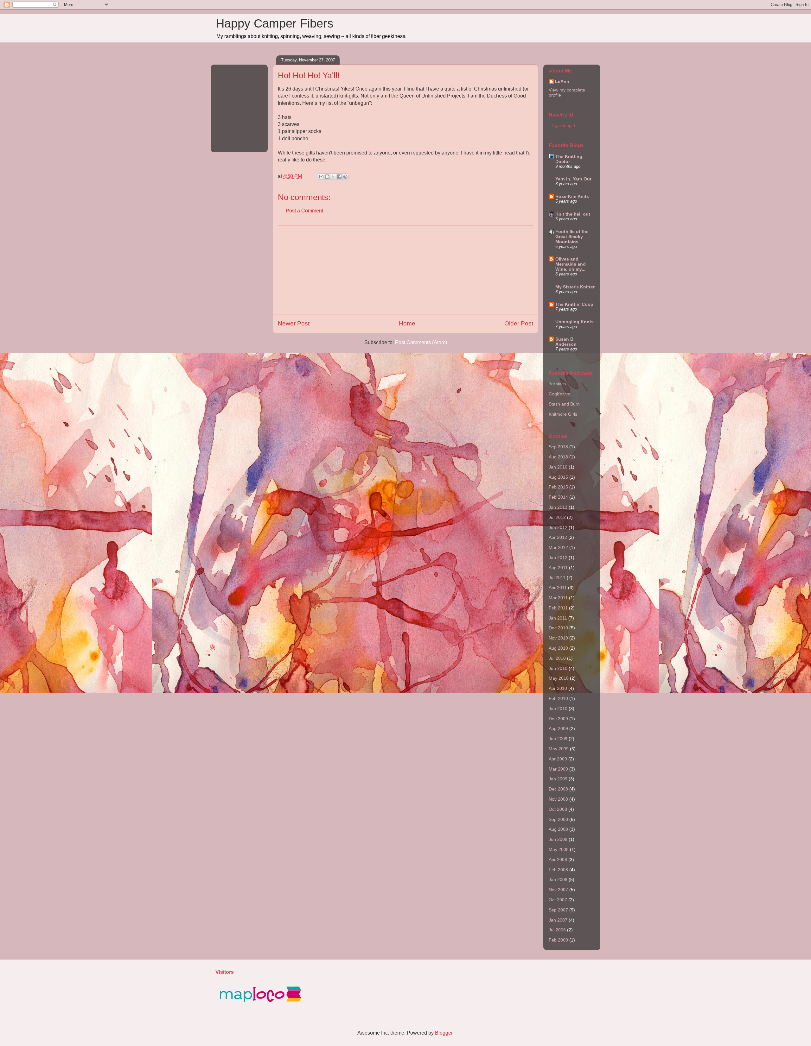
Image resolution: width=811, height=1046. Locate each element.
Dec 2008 (558, 788)
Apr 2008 (558, 859)
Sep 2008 (558, 819)
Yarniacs (557, 383)
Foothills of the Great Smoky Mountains (572, 236)
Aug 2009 (558, 728)
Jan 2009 (558, 778)
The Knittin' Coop (574, 304)
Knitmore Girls (563, 414)
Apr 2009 (558, 758)
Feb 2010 (558, 698)
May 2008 (559, 849)
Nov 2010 (558, 637)
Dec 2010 (558, 627)
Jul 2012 (557, 517)
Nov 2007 (558, 889)
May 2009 (559, 748)
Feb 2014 (558, 497)
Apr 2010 (558, 688)
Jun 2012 (558, 527)
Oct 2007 (558, 899)
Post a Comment (304, 210)
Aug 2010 (558, 648)
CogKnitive (559, 393)
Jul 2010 (557, 658)
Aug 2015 (558, 477)
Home (407, 323)
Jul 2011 (557, 577)
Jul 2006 (557, 929)
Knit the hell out (572, 214)
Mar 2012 (558, 547)
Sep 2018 (558, 446)
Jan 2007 (558, 920)
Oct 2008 (558, 809)
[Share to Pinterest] (345, 176)
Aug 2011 (558, 567)
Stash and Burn (564, 403)
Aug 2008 (558, 829)
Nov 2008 (558, 799)
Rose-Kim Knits (572, 196)
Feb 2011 (558, 607)
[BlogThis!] (327, 176)
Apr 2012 (558, 537)
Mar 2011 (558, 597)
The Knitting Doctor (568, 159)
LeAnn (562, 81)
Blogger (443, 1033)
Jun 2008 (558, 839)
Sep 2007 (558, 909)
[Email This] (321, 176)
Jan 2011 (558, 618)
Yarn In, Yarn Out (573, 178)
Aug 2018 (558, 456)
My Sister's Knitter (575, 286)
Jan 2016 (558, 466)
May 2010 (559, 678)
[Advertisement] (405, 269)
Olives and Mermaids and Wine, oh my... (570, 264)
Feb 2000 (558, 939)
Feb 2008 (558, 869)
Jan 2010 (558, 708)
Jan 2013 (558, 507)
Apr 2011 (558, 587)
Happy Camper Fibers (274, 23)
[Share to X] (333, 176)
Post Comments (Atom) (421, 342)
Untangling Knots (574, 321)
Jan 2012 (558, 557)
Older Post (518, 323)
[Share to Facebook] (339, 176)
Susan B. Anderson (566, 342)
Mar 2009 (558, 769)
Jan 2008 (558, 879)
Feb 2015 (558, 486)
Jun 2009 (558, 738)
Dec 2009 (558, 718)
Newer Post (294, 323)
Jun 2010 (558, 668)
